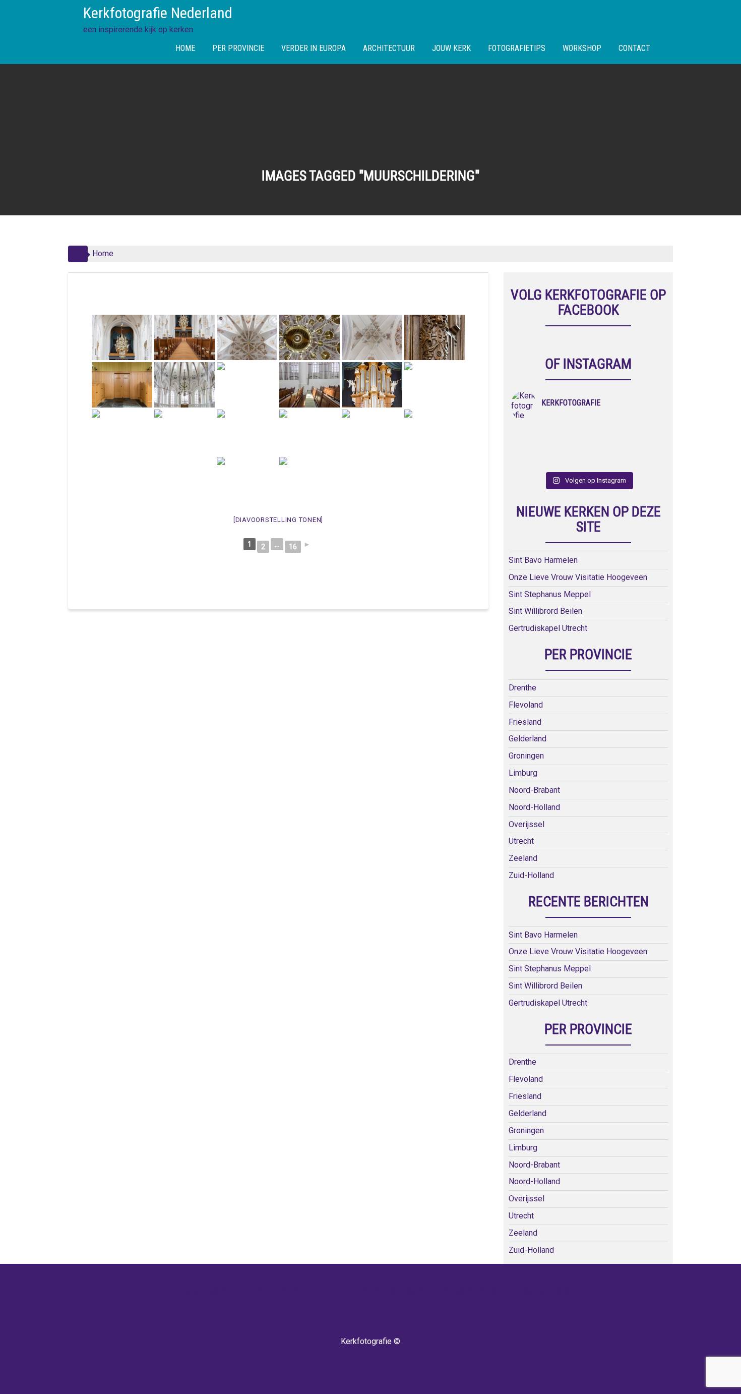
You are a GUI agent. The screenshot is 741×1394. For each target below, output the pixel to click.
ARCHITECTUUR (389, 48)
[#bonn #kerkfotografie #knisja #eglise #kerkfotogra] (569, 447)
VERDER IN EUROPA (313, 48)
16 (293, 547)
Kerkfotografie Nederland (157, 13)
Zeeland (523, 858)
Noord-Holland (534, 807)
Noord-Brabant (534, 790)
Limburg (523, 773)
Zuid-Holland (531, 875)
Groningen (526, 756)
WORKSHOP (582, 48)
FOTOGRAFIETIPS (516, 48)
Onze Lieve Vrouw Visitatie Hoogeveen (578, 577)
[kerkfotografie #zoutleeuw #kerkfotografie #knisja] (530, 434)
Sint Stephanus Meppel (550, 594)
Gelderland (527, 738)
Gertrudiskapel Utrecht (548, 628)
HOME (185, 48)
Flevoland (526, 705)
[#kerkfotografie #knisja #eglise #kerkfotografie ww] (569, 460)
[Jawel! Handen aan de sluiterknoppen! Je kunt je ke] (530, 447)
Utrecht (521, 841)
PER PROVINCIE (238, 48)
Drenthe (522, 687)
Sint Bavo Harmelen (543, 560)
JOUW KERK (451, 48)
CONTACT (634, 48)
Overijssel (526, 824)
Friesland (525, 722)
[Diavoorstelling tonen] (278, 520)
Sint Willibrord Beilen (545, 611)
